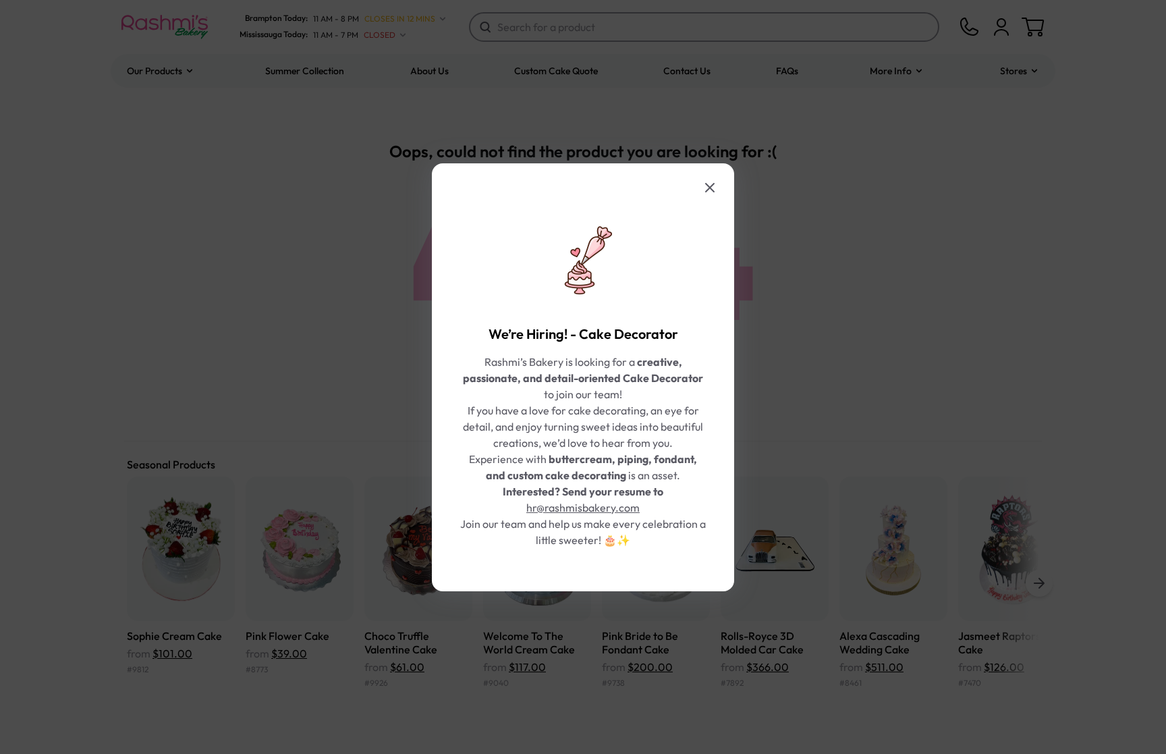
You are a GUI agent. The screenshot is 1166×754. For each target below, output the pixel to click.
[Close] (710, 188)
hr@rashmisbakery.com (583, 507)
